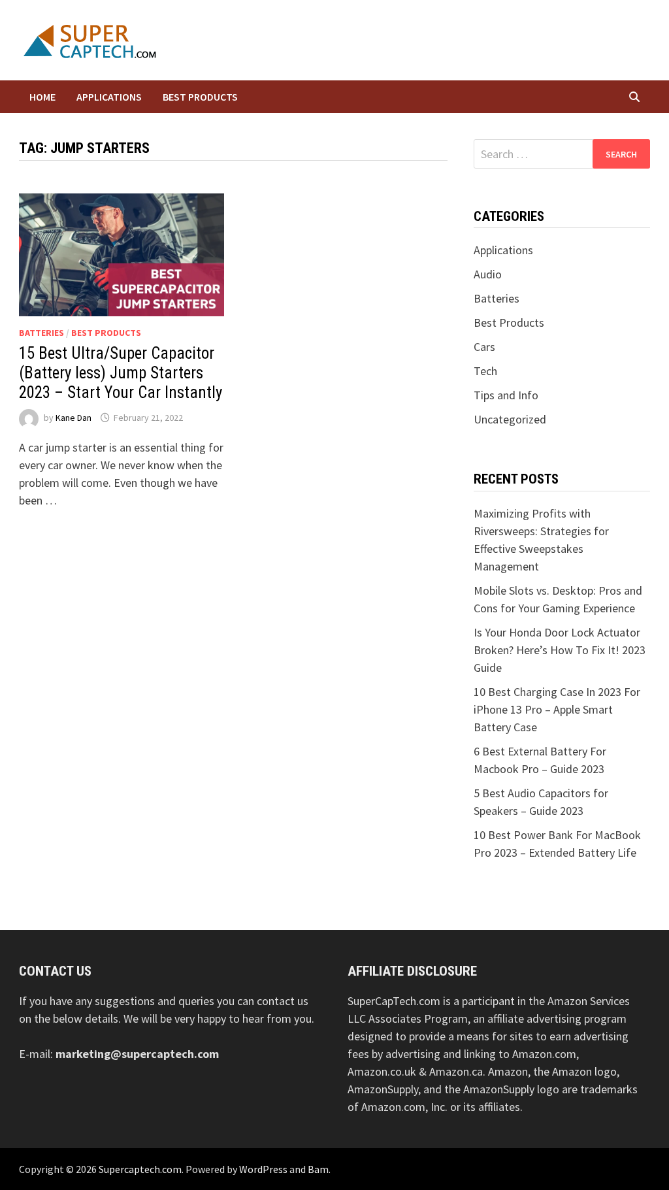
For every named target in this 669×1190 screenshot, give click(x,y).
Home (42, 96)
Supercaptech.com (140, 1169)
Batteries (41, 333)
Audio (488, 274)
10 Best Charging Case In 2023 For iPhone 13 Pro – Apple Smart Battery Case (557, 709)
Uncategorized (510, 419)
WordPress (263, 1169)
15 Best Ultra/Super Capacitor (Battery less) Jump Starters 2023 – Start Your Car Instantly (120, 373)
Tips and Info (506, 395)
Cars (484, 346)
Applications (109, 96)
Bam (318, 1169)
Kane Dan (73, 417)
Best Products (200, 96)
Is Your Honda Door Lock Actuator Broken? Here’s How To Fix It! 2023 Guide (559, 650)
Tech (485, 370)
